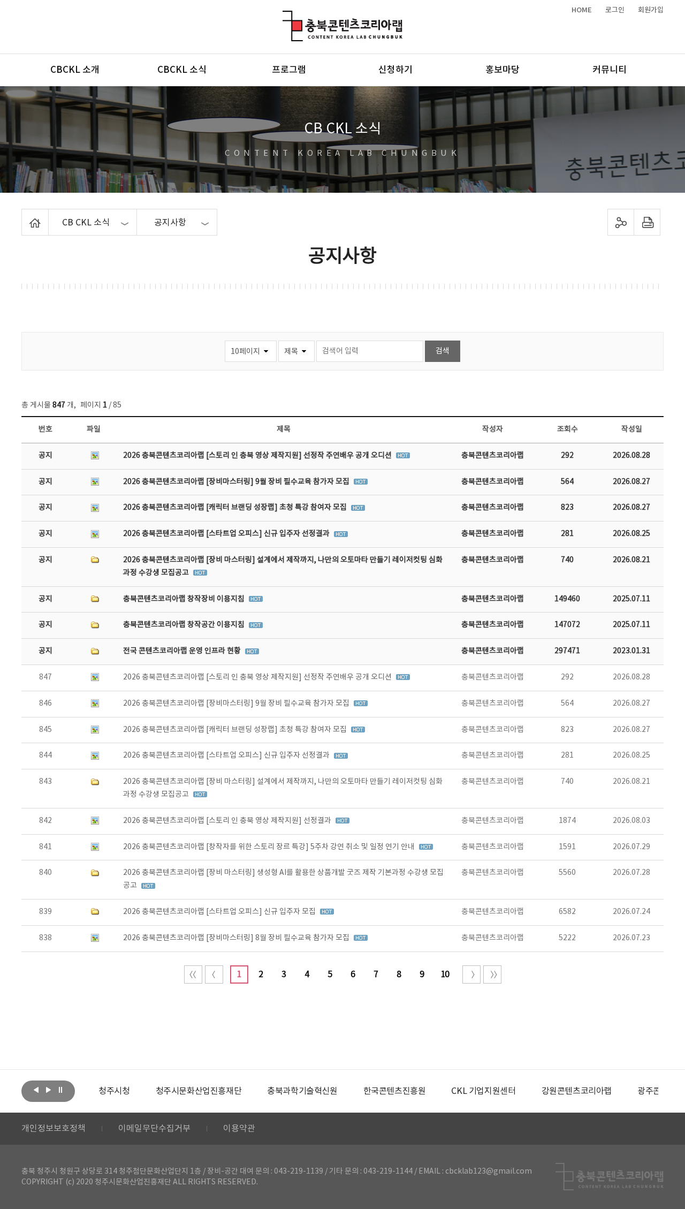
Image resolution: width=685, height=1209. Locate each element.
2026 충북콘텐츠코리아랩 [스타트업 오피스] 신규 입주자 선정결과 (227, 534)
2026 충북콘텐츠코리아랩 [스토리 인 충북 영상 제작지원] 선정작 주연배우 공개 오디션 (258, 455)
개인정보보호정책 (53, 1129)
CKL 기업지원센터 (483, 1091)
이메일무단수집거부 (154, 1129)
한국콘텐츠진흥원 (394, 1091)
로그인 (615, 10)
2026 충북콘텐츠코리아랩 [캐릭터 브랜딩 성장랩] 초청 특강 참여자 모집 (235, 507)
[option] (114, 1091)
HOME (582, 10)
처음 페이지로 (193, 974)
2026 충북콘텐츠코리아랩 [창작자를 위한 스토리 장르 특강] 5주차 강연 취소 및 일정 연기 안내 (269, 847)
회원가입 (651, 10)
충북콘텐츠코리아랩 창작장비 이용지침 (184, 599)
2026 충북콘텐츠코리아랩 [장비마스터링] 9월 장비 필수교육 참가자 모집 (237, 482)
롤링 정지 (60, 1090)
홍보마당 (502, 70)
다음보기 (48, 1090)
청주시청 (114, 1091)
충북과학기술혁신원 (302, 1091)
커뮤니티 (609, 70)
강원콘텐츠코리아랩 (577, 1091)
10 (444, 974)
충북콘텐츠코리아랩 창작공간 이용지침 (184, 625)
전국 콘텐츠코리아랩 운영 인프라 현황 (182, 651)
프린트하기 (647, 222)
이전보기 (36, 1090)
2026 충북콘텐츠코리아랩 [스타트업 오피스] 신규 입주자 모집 (220, 912)
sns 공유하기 (621, 222)
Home (24, 215)
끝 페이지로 (492, 974)
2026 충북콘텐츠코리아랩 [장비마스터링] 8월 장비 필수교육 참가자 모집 (237, 938)
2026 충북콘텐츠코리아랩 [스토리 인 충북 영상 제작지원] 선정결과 (228, 821)
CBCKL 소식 (182, 70)
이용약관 (239, 1129)
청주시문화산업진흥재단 (199, 1091)
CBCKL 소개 (75, 70)
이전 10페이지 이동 (214, 974)
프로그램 (289, 70)
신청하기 (395, 70)
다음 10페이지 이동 (471, 974)
